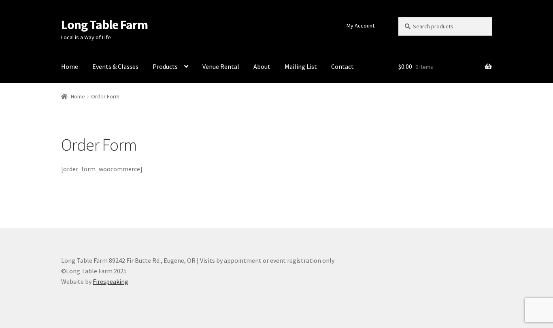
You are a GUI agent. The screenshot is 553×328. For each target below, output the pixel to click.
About (261, 66)
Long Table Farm (104, 25)
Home (69, 66)
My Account (360, 25)
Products (165, 66)
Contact (342, 66)
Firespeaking (110, 281)
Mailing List (301, 66)
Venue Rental (220, 66)
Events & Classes (115, 66)
